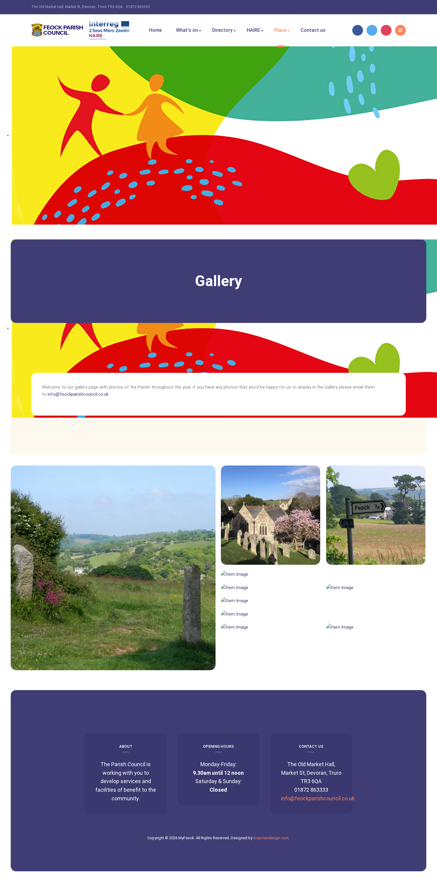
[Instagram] (386, 30)
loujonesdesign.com (271, 838)
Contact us (313, 30)
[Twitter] (372, 30)
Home (155, 30)
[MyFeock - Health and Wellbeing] (80, 30)
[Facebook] (357, 30)
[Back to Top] (218, 685)
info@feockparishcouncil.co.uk (318, 798)
